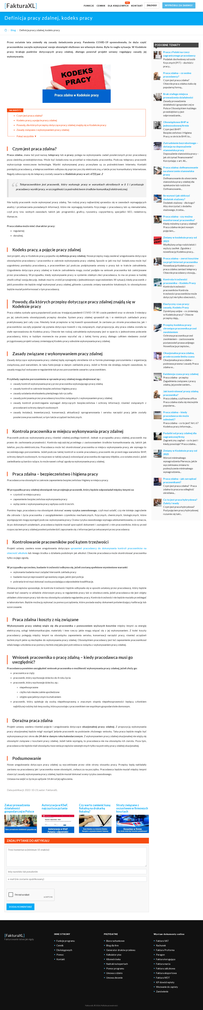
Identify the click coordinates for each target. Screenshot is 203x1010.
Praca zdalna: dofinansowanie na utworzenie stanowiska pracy (180, 171)
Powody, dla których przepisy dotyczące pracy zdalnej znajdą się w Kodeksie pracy (61, 125)
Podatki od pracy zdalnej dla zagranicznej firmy (179, 435)
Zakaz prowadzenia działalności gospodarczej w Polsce (19, 808)
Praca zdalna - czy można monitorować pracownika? (179, 218)
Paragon (160, 954)
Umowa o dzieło (114, 973)
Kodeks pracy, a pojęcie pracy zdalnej (36, 120)
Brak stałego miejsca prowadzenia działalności (178, 95)
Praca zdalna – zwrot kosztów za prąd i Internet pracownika (181, 260)
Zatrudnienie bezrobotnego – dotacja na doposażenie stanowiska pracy (180, 146)
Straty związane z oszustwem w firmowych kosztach (132, 808)
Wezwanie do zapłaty (167, 987)
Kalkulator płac (113, 954)
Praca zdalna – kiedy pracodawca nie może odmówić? (176, 416)
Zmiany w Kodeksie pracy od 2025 (180, 452)
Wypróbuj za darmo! (179, 5)
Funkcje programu (65, 941)
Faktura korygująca (165, 959)
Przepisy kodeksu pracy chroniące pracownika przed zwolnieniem (179, 328)
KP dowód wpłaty (165, 982)
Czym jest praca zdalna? (29, 115)
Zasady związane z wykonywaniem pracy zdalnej (42, 129)
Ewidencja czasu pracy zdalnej (180, 373)
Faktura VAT (162, 941)
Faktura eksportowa (166, 973)
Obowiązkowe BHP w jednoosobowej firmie (176, 123)
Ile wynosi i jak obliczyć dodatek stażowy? (176, 197)
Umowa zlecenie (114, 977)
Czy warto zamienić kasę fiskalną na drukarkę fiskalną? (95, 808)
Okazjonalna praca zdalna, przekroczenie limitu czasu (178, 354)
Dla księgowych (118, 5)
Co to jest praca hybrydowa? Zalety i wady (180, 501)
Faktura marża (163, 964)
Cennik (101, 5)
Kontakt (137, 5)
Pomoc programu (115, 968)
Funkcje (89, 5)
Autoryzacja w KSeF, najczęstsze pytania (55, 806)
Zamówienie (162, 991)
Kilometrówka (113, 959)
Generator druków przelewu (120, 950)
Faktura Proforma (165, 950)
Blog (13, 30)
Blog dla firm (112, 945)
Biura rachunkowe (115, 941)
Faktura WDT (163, 977)
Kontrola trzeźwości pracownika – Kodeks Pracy (179, 281)
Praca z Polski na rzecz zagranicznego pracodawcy (179, 53)
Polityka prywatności (109, 1005)
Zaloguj (152, 5)
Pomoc (60, 954)
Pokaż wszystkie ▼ (26, 136)
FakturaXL (14, 935)
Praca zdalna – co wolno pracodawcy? (177, 74)
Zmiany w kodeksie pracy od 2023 (180, 239)
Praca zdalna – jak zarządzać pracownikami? (179, 480)
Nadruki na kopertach (117, 964)
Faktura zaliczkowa (165, 968)
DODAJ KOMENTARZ (20, 906)
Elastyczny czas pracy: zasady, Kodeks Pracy (176, 305)
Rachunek (161, 945)
